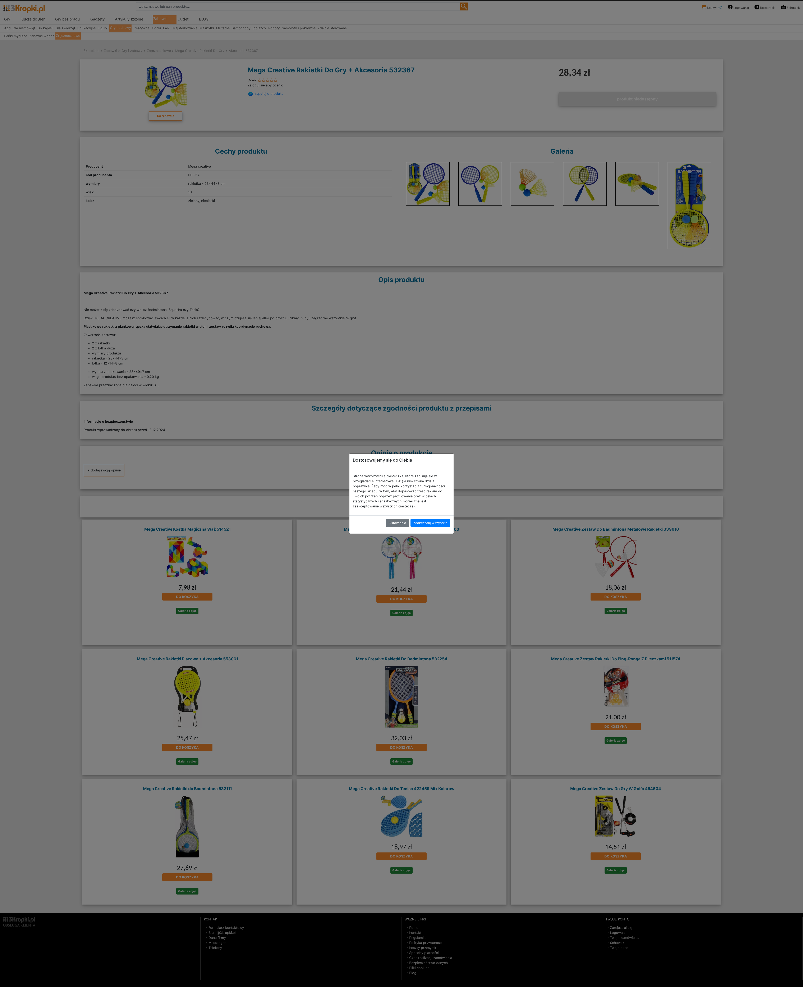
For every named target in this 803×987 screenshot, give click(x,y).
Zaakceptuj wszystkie (430, 523)
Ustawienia (397, 523)
